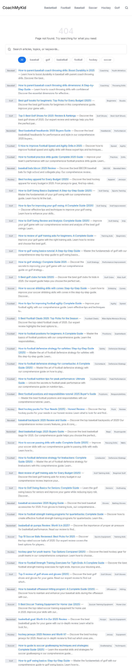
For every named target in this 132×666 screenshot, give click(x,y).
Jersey (110, 634)
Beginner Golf (119, 473)
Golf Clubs (109, 277)
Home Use (121, 604)
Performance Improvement (114, 262)
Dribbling (112, 288)
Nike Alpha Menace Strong (114, 318)
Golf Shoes (102, 116)
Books (123, 101)
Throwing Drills (119, 85)
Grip (124, 221)
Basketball (50, 7)
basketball (62, 59)
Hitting (123, 589)
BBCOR (107, 168)
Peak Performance (118, 379)
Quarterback (120, 334)
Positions (107, 334)
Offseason (111, 589)
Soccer (93, 7)
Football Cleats (92, 318)
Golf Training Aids (102, 473)
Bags (108, 432)
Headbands (106, 131)
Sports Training (119, 191)
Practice (114, 157)
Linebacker (100, 458)
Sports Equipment (103, 537)
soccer (107, 59)
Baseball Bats (119, 168)
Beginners (111, 101)
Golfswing (121, 488)
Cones (123, 288)
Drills (123, 157)
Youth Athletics (119, 70)
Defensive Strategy (117, 349)
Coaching (104, 70)
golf (48, 59)
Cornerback (100, 364)
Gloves (105, 503)
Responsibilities (118, 394)
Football (66, 7)
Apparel (111, 179)
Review (122, 409)
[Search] (126, 8)
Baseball (79, 7)
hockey (93, 59)
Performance (120, 131)
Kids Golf (121, 277)
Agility (123, 146)
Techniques (120, 646)
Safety (102, 349)
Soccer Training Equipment (101, 604)
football (78, 59)
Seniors (109, 488)
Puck (113, 409)
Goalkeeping (106, 646)
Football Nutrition (98, 379)
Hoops (103, 619)
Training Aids (107, 236)
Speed (114, 146)
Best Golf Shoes (118, 116)
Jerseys (122, 179)
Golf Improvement (118, 206)
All (22, 59)
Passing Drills (111, 443)
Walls (123, 443)
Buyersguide (120, 432)
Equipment (121, 634)
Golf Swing (103, 191)
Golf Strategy (93, 262)
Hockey (106, 7)
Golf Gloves (120, 574)
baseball (34, 59)
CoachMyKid (14, 7)
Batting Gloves (119, 503)
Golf (117, 7)
